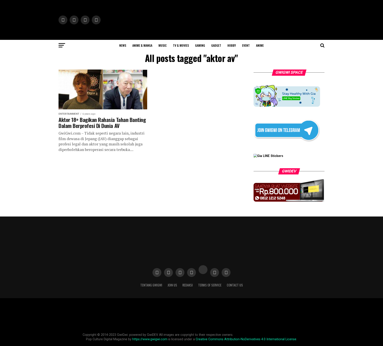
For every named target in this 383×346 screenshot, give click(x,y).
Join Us (172, 285)
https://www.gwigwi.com (149, 339)
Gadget (216, 45)
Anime (260, 45)
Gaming (200, 45)
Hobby (231, 45)
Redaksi (187, 285)
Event (246, 45)
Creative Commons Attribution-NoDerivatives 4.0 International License (246, 339)
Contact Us (235, 285)
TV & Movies (181, 45)
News (122, 45)
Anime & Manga (142, 45)
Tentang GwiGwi (151, 285)
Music (162, 45)
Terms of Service (209, 285)
